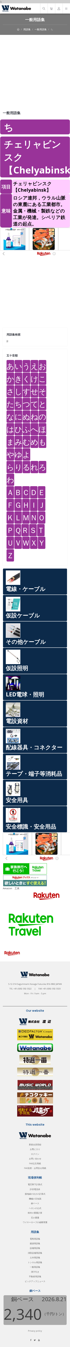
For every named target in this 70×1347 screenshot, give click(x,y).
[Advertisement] (35, 71)
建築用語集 (35, 1243)
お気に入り (35, 1149)
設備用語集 (35, 1248)
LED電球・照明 (25, 694)
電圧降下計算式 (35, 1184)
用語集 (27, 29)
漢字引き (35, 1271)
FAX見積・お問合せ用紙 (35, 1168)
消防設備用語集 (35, 1252)
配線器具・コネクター (34, 747)
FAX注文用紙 (35, 1163)
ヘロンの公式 (35, 1208)
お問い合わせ (35, 1158)
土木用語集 (35, 1257)
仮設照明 (17, 668)
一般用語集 (41, 29)
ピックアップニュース (35, 1281)
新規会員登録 (35, 1144)
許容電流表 (35, 1189)
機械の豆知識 (35, 1198)
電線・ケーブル (26, 589)
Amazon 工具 (11, 888)
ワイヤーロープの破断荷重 (35, 1222)
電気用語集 (35, 1238)
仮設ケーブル (23, 615)
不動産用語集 (35, 1276)
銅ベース (35, 1203)
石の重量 (35, 1217)
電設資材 (17, 721)
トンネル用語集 (35, 1262)
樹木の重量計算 (35, 1212)
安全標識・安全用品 (31, 826)
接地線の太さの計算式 (35, 1193)
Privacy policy (35, 1330)
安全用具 (17, 800)
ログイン (35, 1154)
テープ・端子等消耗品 (34, 773)
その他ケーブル (26, 641)
